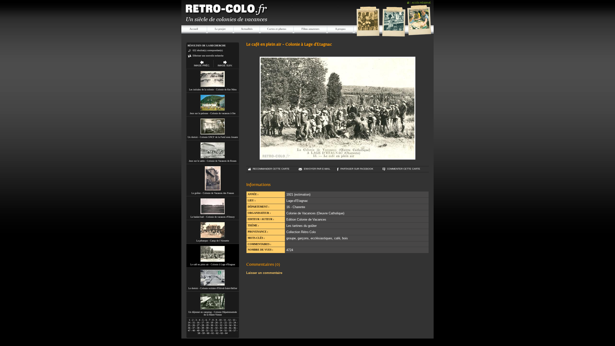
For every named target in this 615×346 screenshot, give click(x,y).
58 (199, 333)
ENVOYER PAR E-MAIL (317, 168)
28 (203, 325)
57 (235, 330)
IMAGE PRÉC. (202, 65)
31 (216, 325)
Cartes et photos (276, 28)
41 (212, 328)
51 (207, 330)
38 (198, 328)
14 (189, 322)
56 (230, 330)
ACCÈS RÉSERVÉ (421, 3)
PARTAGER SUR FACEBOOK (356, 168)
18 (207, 322)
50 (203, 330)
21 (221, 322)
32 (221, 325)
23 (230, 322)
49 (198, 330)
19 (212, 322)
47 (189, 330)
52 (212, 330)
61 (212, 333)
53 (216, 330)
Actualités (246, 28)
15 (193, 322)
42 (216, 328)
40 (207, 328)
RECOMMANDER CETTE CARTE (271, 168)
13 (234, 320)
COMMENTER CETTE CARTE (403, 168)
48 (193, 330)
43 (221, 328)
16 (198, 322)
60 (208, 333)
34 (230, 325)
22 (225, 322)
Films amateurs (310, 28)
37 (193, 328)
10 (220, 320)
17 (203, 322)
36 (189, 328)
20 (216, 322)
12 (229, 320)
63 (222, 333)
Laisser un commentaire (264, 273)
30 (212, 325)
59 (203, 333)
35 (235, 325)
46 (235, 328)
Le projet (220, 28)
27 (198, 325)
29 (207, 325)
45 (230, 328)
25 (189, 325)
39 (203, 328)
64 (226, 333)
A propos (340, 28)
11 (225, 320)
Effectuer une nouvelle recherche (208, 55)
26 (193, 325)
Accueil (194, 28)
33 (225, 325)
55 (225, 330)
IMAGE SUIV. (225, 65)
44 (225, 328)
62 (217, 333)
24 (235, 322)
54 (221, 330)
